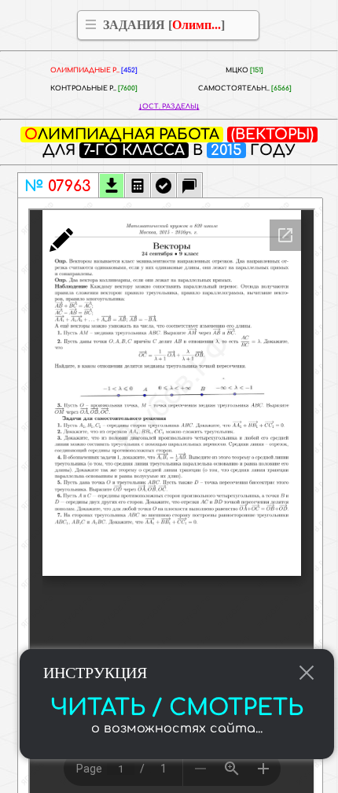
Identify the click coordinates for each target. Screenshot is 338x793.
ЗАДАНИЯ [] (164, 24)
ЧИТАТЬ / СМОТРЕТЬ (176, 708)
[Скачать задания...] (111, 187)
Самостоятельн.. (245, 88)
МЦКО (244, 70)
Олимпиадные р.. (94, 70)
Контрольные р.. (94, 88)
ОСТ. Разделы (169, 106)
